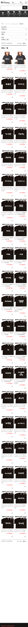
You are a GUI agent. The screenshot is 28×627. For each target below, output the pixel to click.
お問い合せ (14, 14)
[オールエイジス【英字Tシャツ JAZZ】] (20, 253)
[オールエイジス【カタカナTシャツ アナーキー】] (20, 58)
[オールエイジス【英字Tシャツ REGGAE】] (20, 230)
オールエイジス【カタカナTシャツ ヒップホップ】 (20, 431)
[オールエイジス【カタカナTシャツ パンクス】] (20, 447)
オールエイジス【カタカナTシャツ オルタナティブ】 (7, 214)
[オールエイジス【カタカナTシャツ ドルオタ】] (20, 472)
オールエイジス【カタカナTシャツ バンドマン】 (7, 456)
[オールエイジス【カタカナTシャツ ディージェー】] (7, 497)
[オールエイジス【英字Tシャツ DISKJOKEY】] (20, 349)
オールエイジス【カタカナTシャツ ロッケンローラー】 (7, 406)
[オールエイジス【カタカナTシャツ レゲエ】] (7, 422)
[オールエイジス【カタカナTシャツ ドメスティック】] (20, 180)
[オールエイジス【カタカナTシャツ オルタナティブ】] (7, 205)
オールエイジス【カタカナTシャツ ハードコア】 (7, 481)
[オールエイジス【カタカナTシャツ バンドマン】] (7, 447)
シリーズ (7, 23)
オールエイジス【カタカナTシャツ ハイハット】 (20, 92)
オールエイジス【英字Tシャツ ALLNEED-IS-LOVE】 (20, 381)
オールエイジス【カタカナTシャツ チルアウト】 (20, 506)
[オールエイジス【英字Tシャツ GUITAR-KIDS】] (20, 277)
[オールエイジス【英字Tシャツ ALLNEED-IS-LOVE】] (20, 372)
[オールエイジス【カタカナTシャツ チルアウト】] (20, 497)
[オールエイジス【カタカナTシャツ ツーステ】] (7, 133)
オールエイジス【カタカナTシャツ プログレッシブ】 (20, 117)
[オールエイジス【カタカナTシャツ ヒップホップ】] (20, 422)
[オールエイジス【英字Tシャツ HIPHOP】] (7, 277)
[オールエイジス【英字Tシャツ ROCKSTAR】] (20, 205)
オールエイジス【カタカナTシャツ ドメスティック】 (20, 189)
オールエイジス (14, 23)
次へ (21, 43)
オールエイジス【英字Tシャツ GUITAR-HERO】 (20, 309)
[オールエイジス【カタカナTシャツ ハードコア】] (7, 472)
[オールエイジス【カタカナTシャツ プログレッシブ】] (20, 108)
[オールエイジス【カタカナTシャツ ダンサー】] (7, 522)
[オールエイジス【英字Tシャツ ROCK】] (7, 230)
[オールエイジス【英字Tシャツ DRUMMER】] (20, 325)
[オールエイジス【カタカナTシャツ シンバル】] (7, 108)
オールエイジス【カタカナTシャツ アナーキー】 (20, 67)
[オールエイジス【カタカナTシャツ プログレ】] (20, 133)
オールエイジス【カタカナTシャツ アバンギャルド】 (7, 189)
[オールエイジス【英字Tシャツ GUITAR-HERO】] (20, 300)
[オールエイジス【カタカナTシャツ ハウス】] (20, 156)
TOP (3, 14)
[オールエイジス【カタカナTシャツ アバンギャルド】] (7, 180)
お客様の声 (19, 14)
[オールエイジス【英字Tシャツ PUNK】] (7, 253)
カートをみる (21, 3)
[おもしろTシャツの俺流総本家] (5, 3)
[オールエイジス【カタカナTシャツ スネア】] (7, 83)
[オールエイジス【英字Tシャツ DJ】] (7, 349)
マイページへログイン (13, 3)
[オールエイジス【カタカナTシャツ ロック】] (20, 397)
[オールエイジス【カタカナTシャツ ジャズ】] (20, 522)
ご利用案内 (8, 14)
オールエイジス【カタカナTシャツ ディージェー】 (7, 506)
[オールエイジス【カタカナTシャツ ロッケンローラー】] (7, 397)
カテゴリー (25, 14)
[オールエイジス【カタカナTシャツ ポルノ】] (7, 58)
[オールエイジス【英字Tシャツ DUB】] (7, 325)
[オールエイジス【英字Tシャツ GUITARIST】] (7, 300)
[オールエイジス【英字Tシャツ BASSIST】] (7, 372)
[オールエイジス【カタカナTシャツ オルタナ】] (7, 156)
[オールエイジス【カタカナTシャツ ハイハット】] (20, 83)
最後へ (24, 43)
